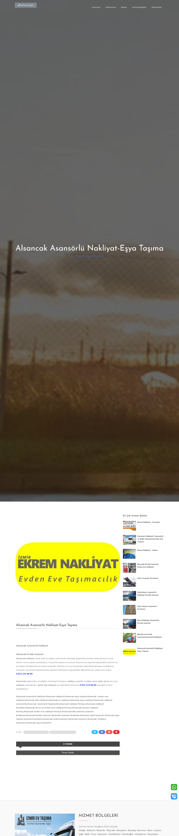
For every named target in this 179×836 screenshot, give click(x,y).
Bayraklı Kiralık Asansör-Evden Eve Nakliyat (148, 565)
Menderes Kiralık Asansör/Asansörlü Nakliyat (149, 635)
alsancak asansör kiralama (89, 256)
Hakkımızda (110, 7)
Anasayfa (96, 7)
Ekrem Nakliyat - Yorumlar (148, 522)
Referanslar (157, 7)
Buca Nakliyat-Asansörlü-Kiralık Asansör (148, 621)
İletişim (124, 7)
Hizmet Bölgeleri (139, 7)
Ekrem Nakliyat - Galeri (147, 550)
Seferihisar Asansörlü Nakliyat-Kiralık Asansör (148, 593)
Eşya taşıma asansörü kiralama (147, 607)
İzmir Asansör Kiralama (147, 578)
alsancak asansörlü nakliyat (62, 732)
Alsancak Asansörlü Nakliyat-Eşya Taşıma (150, 649)
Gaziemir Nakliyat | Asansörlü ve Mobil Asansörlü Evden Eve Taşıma (150, 539)
